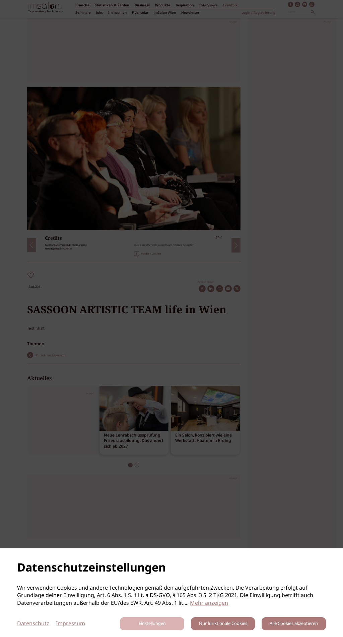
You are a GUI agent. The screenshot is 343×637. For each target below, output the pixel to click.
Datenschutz (33, 624)
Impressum (70, 624)
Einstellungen (152, 623)
